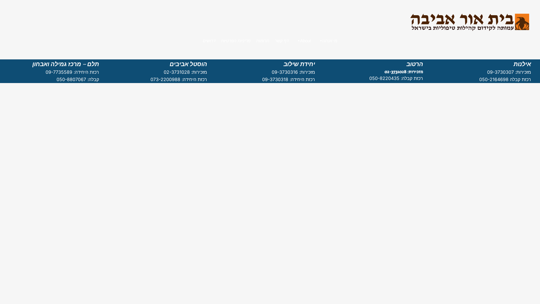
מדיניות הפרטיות (236, 40)
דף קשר (282, 40)
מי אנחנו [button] (329, 40)
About (305, 40)
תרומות (262, 40)
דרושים (209, 40)
